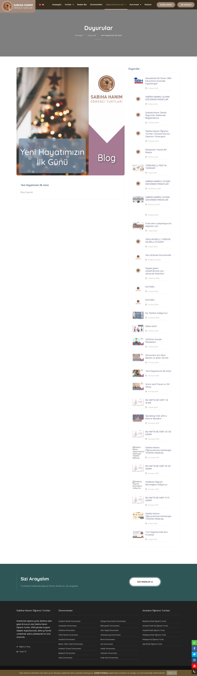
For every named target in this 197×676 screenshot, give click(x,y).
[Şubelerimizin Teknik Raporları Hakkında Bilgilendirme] (138, 114)
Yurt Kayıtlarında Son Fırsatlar (156, 533)
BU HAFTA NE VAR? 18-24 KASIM (157, 467)
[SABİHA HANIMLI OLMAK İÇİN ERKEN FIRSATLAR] (138, 99)
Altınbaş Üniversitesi (67, 630)
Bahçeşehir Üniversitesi (110, 626)
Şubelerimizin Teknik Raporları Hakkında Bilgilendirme (155, 115)
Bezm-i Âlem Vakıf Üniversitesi (71, 644)
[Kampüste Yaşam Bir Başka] (138, 152)
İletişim (148, 4)
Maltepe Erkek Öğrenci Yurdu (154, 635)
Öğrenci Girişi (24, 647)
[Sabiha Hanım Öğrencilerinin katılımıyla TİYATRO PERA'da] (138, 452)
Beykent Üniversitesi (67, 653)
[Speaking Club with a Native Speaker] (138, 418)
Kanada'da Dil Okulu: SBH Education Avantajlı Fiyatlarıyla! (158, 81)
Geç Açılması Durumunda (158, 255)
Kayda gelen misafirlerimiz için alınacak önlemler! (154, 271)
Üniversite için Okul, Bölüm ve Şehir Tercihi (156, 356)
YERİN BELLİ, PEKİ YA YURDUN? (155, 166)
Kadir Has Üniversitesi (109, 658)
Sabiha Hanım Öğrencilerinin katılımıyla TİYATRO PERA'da (158, 450)
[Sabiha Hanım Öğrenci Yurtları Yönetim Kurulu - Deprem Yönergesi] (138, 133)
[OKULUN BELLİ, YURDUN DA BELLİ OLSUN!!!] (138, 241)
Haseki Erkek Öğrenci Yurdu (154, 630)
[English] (43, 5)
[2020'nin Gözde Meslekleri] (138, 341)
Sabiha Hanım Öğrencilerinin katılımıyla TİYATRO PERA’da (158, 516)
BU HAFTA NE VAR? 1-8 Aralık (156, 401)
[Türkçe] (40, 5)
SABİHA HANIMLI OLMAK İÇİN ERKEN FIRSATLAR (157, 98)
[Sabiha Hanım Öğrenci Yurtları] (17, 6)
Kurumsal (134, 4)
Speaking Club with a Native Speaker (156, 417)
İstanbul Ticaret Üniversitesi (70, 649)
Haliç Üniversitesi (65, 658)
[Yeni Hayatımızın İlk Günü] (138, 373)
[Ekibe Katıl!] (138, 328)
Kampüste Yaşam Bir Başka (156, 151)
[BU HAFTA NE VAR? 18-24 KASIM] (138, 468)
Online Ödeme (166, 5)
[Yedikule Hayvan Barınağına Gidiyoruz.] (138, 484)
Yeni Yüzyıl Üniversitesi (110, 630)
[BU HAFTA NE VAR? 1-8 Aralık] (138, 402)
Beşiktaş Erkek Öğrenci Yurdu (154, 621)
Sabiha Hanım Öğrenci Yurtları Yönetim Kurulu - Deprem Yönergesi (158, 134)
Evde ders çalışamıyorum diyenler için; (158, 224)
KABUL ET (172, 673)
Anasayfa (56, 4)
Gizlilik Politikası (101, 673)
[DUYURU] (138, 289)
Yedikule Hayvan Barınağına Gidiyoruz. (156, 483)
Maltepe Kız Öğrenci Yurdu (153, 639)
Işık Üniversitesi (107, 644)
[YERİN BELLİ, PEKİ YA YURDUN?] (138, 167)
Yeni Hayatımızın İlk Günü (158, 371)
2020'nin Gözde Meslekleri (153, 340)
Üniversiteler (96, 4)
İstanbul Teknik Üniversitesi (69, 621)
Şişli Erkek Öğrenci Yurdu (152, 644)
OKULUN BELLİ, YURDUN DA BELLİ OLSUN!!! (157, 240)
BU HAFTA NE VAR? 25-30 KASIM (158, 433)
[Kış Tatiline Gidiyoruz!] (138, 315)
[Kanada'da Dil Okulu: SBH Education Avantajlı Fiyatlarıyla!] (138, 80)
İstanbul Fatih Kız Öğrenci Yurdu (155, 626)
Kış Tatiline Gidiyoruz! (156, 313)
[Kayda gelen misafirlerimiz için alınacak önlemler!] (138, 270)
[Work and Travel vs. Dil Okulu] (138, 386)
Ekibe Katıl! (151, 326)
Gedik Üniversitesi (108, 649)
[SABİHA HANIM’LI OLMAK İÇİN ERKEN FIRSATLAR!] (138, 183)
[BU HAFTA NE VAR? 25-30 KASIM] (138, 434)
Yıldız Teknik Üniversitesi (68, 635)
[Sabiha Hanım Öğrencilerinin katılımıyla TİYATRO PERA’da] (138, 515)
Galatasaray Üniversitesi (111, 635)
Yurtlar (68, 4)
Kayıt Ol (23, 651)
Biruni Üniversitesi (108, 639)
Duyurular (92, 35)
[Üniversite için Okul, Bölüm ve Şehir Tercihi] (138, 357)
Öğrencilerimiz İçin (115, 4)
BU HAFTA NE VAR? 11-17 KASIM (157, 499)
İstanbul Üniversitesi (67, 639)
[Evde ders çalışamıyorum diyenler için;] (138, 225)
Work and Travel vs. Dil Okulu (157, 385)
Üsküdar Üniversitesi (109, 653)
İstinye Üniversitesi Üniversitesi (113, 621)
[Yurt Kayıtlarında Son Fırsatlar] (138, 534)
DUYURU (149, 286)
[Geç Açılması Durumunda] (138, 257)
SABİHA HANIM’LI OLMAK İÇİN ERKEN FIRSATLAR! (157, 182)
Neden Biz (82, 4)
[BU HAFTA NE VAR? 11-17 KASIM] (138, 500)
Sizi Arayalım (186, 5)
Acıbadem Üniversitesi (68, 626)
